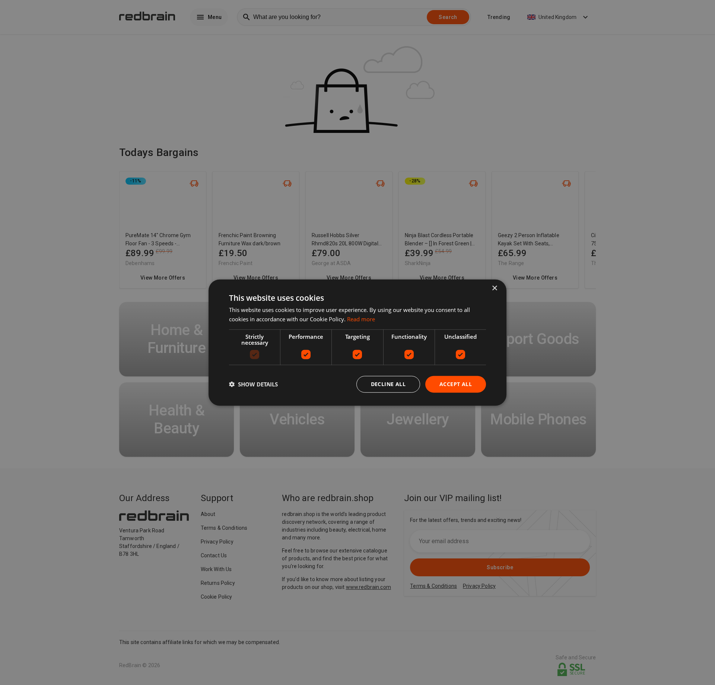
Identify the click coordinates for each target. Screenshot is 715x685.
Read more (361, 319)
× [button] (494, 288)
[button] (253, 384)
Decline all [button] (388, 384)
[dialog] (357, 343)
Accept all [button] (455, 384)
